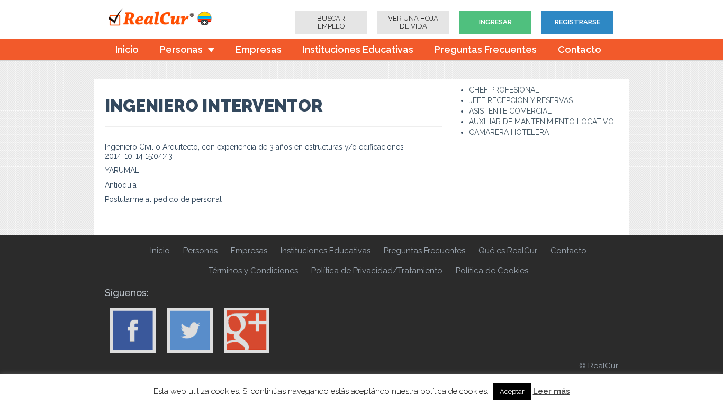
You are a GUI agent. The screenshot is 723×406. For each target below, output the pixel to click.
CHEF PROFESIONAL (504, 90)
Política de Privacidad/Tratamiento (376, 270)
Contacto (579, 49)
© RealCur (598, 366)
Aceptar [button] (512, 391)
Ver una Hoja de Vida (413, 22)
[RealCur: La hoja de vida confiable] (168, 18)
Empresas (259, 49)
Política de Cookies (492, 270)
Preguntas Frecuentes (486, 49)
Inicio (127, 49)
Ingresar (495, 22)
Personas (181, 49)
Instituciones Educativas (358, 49)
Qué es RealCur (507, 250)
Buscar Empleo (331, 22)
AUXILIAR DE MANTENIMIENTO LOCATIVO (541, 121)
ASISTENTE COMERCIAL (510, 111)
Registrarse (577, 22)
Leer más (551, 391)
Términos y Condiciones (253, 270)
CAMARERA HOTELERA (509, 132)
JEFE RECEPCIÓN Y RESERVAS (521, 100)
